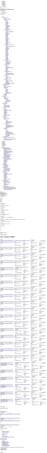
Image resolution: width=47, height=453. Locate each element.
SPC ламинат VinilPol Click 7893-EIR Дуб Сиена (22, 274)
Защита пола (6, 87)
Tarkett (7, 27)
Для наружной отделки (9, 126)
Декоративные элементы (8, 110)
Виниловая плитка (5, 441)
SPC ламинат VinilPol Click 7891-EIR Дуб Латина (22, 301)
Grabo (7, 78)
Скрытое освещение (7, 115)
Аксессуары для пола (7, 86)
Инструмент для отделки (8, 139)
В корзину (43, 247)
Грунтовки (7, 131)
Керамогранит (8, 100)
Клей (6, 130)
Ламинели (7, 29)
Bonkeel (7, 34)
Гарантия (3, 2)
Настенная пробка (7, 106)
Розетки (5, 114)
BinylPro (7, 23)
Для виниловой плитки (9, 132)
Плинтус (7, 89)
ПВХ (6, 91)
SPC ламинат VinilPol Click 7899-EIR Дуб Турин (22, 240)
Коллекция (2, 216)
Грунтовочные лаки (9, 121)
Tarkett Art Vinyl (8, 42)
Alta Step (7, 48)
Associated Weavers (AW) (10, 67)
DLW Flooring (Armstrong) (10, 74)
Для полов (7, 127)
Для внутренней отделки (10, 125)
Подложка (5, 93)
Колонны (5, 111)
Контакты (3, 5)
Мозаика (5, 102)
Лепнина (5, 109)
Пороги (5, 94)
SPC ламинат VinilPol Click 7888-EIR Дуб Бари (21, 321)
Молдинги (5, 112)
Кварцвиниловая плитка (10, 31)
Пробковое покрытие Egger (10, 83)
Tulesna (7, 57)
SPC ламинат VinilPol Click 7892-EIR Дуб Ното (21, 294)
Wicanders (7, 82)
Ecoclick (7, 35)
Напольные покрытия (7, 19)
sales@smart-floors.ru (3, 449)
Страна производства (3, 232)
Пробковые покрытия (9, 80)
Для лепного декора (9, 133)
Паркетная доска (8, 77)
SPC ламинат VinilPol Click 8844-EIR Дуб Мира (21, 355)
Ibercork (7, 81)
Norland (7, 55)
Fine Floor (7, 38)
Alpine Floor (8, 33)
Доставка (3, 1)
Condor (7, 69)
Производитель (2, 203)
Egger (7, 24)
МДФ (7, 90)
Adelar (7, 32)
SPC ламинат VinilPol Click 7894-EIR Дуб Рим (21, 247)
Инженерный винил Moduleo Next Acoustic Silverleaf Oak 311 (9, 424)
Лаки (6, 120)
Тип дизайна (2, 220)
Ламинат (7, 21)
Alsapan (7, 22)
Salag (6, 41)
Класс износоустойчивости (4, 205)
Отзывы (3, 3)
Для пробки (8, 135)
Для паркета (8, 134)
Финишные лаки (8, 122)
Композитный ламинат (5, 442)
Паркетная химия (7, 118)
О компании (4, 4)
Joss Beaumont (8, 25)
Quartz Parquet (8, 63)
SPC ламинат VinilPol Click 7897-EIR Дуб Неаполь (22, 308)
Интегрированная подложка (4, 214)
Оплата (3, 142)
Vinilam (7, 58)
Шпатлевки (6, 128)
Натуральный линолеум (9, 73)
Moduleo (7, 40)
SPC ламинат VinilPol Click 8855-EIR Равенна (21, 281)
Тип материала (2, 207)
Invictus (7, 39)
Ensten (7, 36)
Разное (5, 95)
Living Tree (7, 62)
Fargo (7, 37)
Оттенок (1, 218)
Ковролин (7, 66)
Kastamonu (7, 26)
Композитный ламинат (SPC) (10, 46)
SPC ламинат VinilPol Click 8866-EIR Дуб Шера (21, 342)
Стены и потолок (6, 105)
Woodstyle (7, 28)
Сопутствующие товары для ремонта (10, 138)
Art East (7, 49)
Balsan (7, 68)
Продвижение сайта (3, 438)
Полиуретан (8, 92)
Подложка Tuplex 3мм (3, 411)
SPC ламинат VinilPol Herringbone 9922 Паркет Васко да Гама (7, 399)
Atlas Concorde (8, 101)
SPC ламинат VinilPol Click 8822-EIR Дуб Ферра (22, 260)
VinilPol (7, 43)
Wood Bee (7, 64)
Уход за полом (6, 136)
